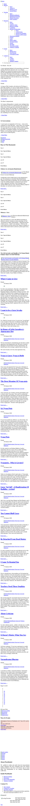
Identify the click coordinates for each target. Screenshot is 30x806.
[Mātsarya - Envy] (6, 216)
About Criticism (7, 614)
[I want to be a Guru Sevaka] (4, 317)
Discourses (6, 778)
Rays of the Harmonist (9, 779)
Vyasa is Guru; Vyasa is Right (12, 356)
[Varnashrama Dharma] (15, 668)
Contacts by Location (9, 788)
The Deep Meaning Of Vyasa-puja (14, 381)
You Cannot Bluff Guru (10, 513)
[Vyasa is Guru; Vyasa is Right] (15, 364)
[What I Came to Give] (4, 286)
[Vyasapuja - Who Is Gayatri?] (15, 471)
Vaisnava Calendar (8, 781)
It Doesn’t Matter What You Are (13, 635)
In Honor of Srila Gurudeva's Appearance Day (12, 330)
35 (4, 704)
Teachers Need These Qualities (13, 586)
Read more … (4, 307)
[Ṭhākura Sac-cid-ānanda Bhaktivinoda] (11, 172)
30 (4, 697)
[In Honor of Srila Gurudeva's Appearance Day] (15, 340)
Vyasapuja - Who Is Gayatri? (12, 463)
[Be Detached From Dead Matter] (15, 548)
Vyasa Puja (5, 437)
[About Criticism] (15, 622)
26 (4, 691)
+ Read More (4, 80)
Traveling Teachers (8, 789)
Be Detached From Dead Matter (13, 539)
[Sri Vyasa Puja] (15, 417)
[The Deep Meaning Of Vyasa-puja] (15, 390)
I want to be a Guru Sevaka (11, 310)
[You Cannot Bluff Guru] (15, 522)
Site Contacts (7, 787)
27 (4, 692)
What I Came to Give (9, 279)
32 (4, 699)
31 (4, 698)
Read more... (4, 188)
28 (4, 694)
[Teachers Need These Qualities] (15, 595)
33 (4, 701)
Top (2, 804)
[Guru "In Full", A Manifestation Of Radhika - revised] (15, 497)
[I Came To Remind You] (15, 570)
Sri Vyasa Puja (6, 408)
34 (4, 702)
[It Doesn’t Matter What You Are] (15, 643)
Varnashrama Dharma (9, 659)
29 (4, 695)
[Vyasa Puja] (15, 445)
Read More (3, 725)
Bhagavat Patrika (8, 776)
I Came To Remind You (10, 562)
